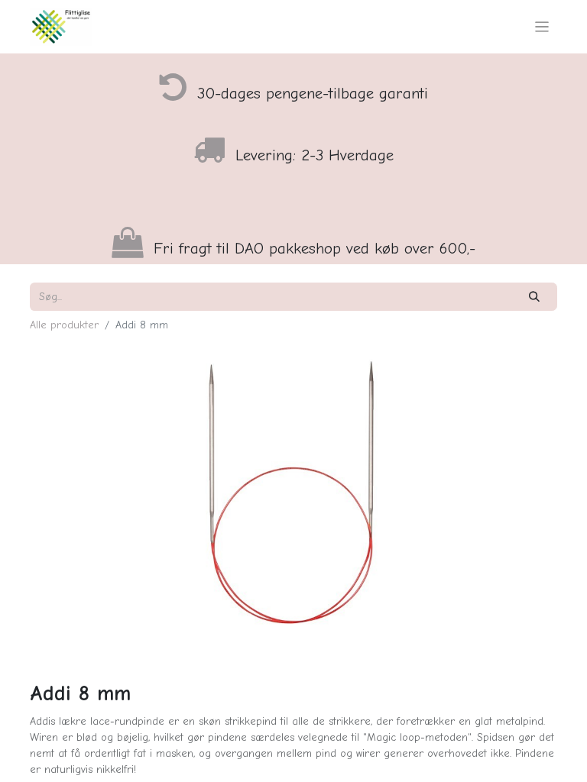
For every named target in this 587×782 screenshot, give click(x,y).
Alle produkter (64, 324)
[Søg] (534, 297)
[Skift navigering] (542, 27)
